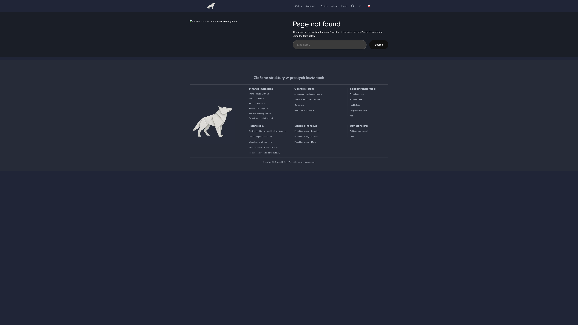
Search (379, 44)
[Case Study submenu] (317, 6)
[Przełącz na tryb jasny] (360, 6)
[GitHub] (352, 6)
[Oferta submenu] (301, 6)
